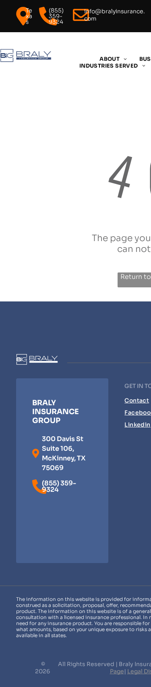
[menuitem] (113, 59)
